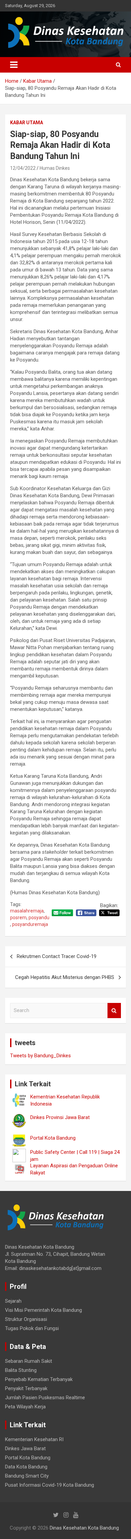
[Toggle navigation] (14, 65)
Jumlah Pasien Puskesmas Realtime (45, 1398)
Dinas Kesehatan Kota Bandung (84, 1528)
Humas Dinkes (55, 168)
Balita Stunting (21, 1370)
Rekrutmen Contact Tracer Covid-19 (56, 956)
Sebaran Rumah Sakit (28, 1361)
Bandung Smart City (27, 1476)
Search (114, 1010)
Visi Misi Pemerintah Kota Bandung (43, 1310)
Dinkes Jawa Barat (25, 1448)
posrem (18, 917)
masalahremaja (27, 910)
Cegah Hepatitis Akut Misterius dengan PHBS (64, 977)
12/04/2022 (23, 168)
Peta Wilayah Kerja (25, 1407)
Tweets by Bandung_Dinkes (40, 1056)
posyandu (39, 917)
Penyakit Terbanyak (26, 1388)
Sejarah (13, 1301)
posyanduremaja (30, 924)
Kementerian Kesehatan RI (34, 1439)
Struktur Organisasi (26, 1319)
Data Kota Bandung (26, 1467)
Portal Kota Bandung (27, 1458)
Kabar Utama (26, 122)
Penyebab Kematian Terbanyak (39, 1379)
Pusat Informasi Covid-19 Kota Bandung (49, 1485)
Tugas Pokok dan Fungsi (32, 1328)
